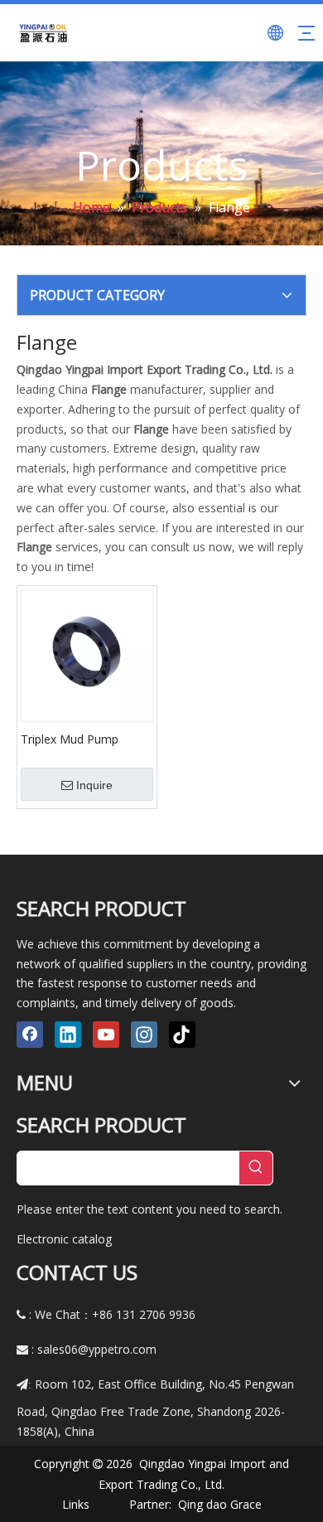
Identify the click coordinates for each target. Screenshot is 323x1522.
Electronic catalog (64, 1239)
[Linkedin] (68, 1034)
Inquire (94, 785)
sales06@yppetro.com (97, 1349)
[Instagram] (144, 1034)
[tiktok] (182, 1034)
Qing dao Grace (220, 1504)
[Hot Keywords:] (255, 1168)
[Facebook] (30, 1034)
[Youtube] (106, 1034)
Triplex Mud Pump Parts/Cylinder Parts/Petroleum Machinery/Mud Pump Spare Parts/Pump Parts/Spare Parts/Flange (80, 738)
